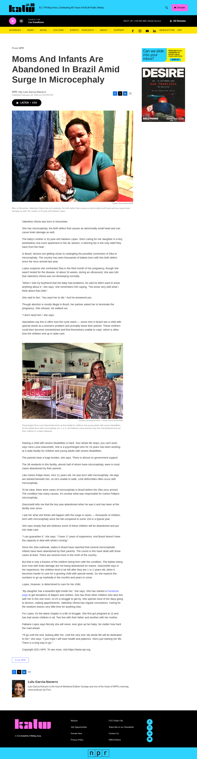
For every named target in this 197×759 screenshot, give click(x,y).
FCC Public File (116, 721)
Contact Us (114, 733)
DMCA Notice (115, 740)
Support (119, 30)
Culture (58, 30)
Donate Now (76, 733)
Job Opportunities (79, 727)
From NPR (18, 48)
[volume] (21, 21)
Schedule (15, 30)
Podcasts (88, 30)
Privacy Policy (77, 740)
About (104, 30)
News (30, 30)
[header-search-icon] (166, 7)
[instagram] (140, 30)
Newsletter (167, 30)
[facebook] (133, 30)
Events (74, 30)
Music (43, 30)
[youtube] (147, 30)
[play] (12, 21)
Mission (74, 721)
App (180, 30)
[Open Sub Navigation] (23, 30)
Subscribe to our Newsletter (121, 727)
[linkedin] (154, 30)
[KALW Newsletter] (163, 55)
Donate (181, 7)
